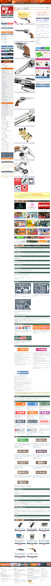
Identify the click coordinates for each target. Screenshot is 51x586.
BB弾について (17, 515)
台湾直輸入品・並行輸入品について (20, 507)
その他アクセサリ (4, 137)
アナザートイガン (4, 120)
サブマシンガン (4, 109)
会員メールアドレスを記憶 (8, 25)
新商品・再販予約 (4, 65)
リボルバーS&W (4, 104)
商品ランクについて (18, 401)
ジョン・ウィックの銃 (4, 52)
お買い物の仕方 (17, 281)
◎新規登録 (10, 23)
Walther (3, 92)
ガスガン (3, 68)
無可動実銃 (3, 140)
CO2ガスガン (4, 69)
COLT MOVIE (4, 72)
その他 (3, 101)
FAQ (10, 154)
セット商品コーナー (4, 144)
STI (3, 80)
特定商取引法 (4, 155)
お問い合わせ (7, 158)
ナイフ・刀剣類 (4, 141)
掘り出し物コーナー (4, 148)
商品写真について (17, 272)
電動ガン (3, 117)
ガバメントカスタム (5, 73)
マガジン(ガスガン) (4, 124)
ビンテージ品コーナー (4, 146)
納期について (17, 346)
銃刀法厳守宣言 (4, 154)
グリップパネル (4, 136)
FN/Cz (3, 97)
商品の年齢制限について (18, 251)
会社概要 (42, 562)
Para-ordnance (4, 81)
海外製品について (17, 500)
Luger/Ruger (4, 93)
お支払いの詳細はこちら (4, 571)
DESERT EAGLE (4, 96)
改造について (17, 260)
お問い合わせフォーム (17, 583)
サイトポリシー (17, 278)
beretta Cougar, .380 (5, 87)
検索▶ (7, 46)
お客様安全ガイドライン (18, 258)
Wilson (3, 76)
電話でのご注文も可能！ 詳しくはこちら (21, 314)
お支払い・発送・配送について (19, 324)
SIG (3, 89)
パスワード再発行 (7, 26)
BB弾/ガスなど (3, 128)
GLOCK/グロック (5, 100)
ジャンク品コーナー (4, 150)
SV (3, 79)
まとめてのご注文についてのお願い (20, 316)
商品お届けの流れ (10, 155)
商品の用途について (18, 247)
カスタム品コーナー (4, 145)
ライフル (4, 108)
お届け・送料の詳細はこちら (18, 571)
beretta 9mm (4, 84)
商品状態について (17, 436)
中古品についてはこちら (18, 409)
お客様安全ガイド (8, 562)
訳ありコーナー (4, 149)
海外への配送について (18, 268)
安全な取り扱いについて (18, 256)
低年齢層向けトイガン (4, 121)
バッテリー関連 (4, 129)
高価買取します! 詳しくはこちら (42, 15)
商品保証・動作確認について (19, 489)
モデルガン (3, 116)
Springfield (4, 77)
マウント (3, 133)
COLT (3, 71)
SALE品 (3, 64)
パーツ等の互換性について (19, 264)
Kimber (3, 75)
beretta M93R (4, 85)
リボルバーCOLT (5, 103)
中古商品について (17, 396)
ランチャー (4, 112)
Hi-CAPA (3, 83)
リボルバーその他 (5, 105)
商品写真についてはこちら (19, 447)
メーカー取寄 (4, 67)
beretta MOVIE (4, 88)
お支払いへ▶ (7, 32)
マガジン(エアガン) (4, 125)
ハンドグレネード (5, 113)
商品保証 (37, 562)
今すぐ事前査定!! (7, 15)
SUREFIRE (3, 132)
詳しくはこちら (22, 197)
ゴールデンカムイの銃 (4, 59)
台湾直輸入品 (3, 63)
